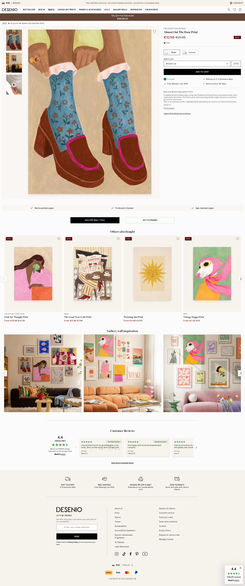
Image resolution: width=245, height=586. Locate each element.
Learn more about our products (177, 113)
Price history (169, 108)
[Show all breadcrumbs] (4, 23)
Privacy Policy (73, 542)
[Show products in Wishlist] (234, 10)
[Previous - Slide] (4, 279)
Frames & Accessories (90, 10)
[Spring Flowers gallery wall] (202, 373)
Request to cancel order (169, 535)
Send (76, 536)
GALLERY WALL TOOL (95, 220)
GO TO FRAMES (150, 220)
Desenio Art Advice (167, 508)
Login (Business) (122, 547)
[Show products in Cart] (240, 10)
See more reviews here (122, 463)
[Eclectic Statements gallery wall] (43, 373)
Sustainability (120, 526)
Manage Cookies (166, 539)
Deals (107, 10)
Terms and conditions (168, 522)
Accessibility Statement (125, 530)
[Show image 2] (14, 63)
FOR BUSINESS (151, 10)
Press (117, 513)
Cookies (162, 526)
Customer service (166, 513)
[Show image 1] (14, 40)
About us (118, 508)
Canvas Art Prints (67, 10)
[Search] (229, 9)
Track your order (166, 517)
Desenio (130, 579)
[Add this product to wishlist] (154, 31)
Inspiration (136, 10)
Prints (51, 10)
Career (118, 522)
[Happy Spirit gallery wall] (122, 373)
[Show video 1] (14, 85)
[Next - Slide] (241, 279)
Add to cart (202, 72)
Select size (169, 59)
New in (41, 10)
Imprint (118, 517)
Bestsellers (29, 10)
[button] (236, 64)
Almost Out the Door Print (33, 23)
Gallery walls (120, 10)
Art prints (15, 23)
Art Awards (119, 542)
